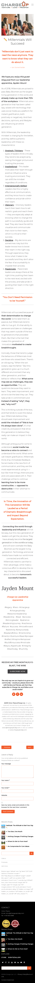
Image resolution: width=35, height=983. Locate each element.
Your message (6, 764)
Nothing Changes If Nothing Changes (20, 836)
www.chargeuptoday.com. (18, 730)
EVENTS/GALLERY (14, 957)
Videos (3, 858)
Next (29, 747)
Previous (7, 747)
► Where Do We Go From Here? (17, 841)
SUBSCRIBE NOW (17, 671)
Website (4, 795)
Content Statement (7, 980)
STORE (3, 957)
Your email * (5, 788)
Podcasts (4, 862)
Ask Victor (4, 866)
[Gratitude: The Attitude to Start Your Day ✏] (3, 826)
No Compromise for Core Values (18, 846)
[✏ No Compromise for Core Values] (3, 847)
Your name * (5, 780)
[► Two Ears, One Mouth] (3, 832)
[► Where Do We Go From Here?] (3, 842)
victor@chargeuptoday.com (11, 727)
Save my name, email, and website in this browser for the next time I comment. (15, 806)
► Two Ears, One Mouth (14, 831)
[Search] (31, 853)
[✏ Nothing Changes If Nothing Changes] (3, 837)
